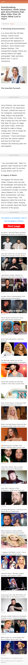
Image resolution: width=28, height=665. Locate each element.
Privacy (14, 660)
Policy (6, 660)
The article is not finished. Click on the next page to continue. (14, 219)
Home (3, 1)
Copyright (18, 660)
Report (12, 24)
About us (3, 660)
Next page (14, 226)
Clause (10, 660)
